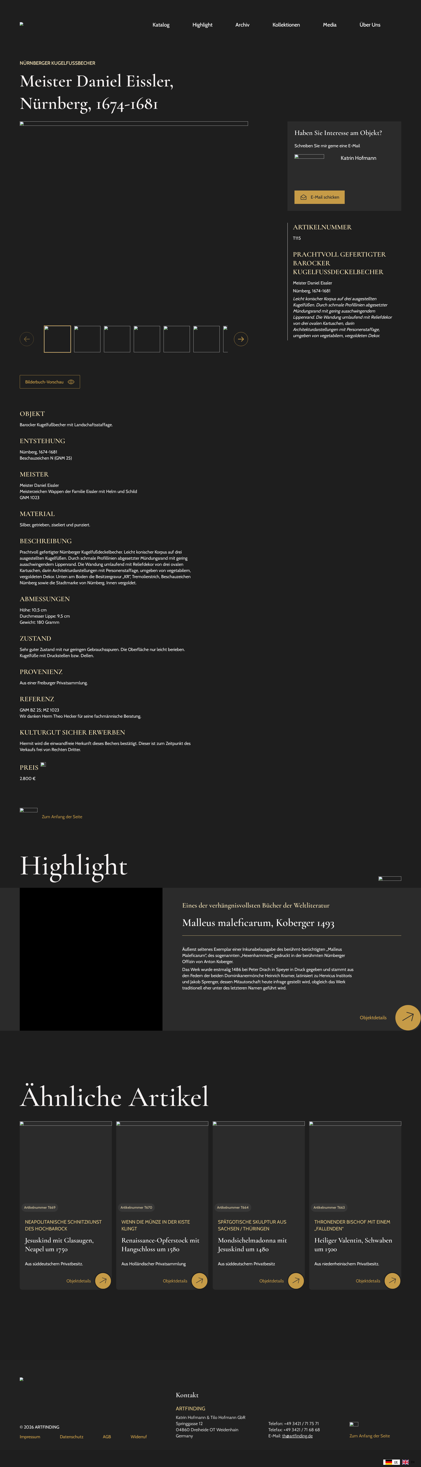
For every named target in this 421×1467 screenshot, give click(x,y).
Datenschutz (71, 1437)
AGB (107, 1437)
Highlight (202, 25)
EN (412, 1462)
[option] (408, 1462)
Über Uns (370, 25)
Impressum (30, 1437)
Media (330, 25)
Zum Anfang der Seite (62, 816)
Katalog (161, 25)
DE (396, 1462)
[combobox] (391, 1462)
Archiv (242, 25)
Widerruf (139, 1437)
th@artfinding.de (297, 1435)
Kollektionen (286, 25)
